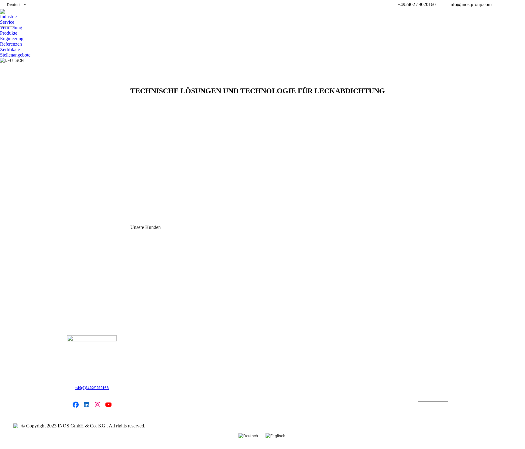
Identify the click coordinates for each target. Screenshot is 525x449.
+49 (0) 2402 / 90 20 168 (92, 387)
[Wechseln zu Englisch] (276, 435)
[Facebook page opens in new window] (502, 5)
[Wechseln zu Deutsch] (248, 435)
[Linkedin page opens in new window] (511, 5)
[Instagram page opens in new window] (520, 5)
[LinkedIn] (86, 404)
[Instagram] (97, 404)
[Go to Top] (516, 440)
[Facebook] (75, 404)
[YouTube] (108, 404)
